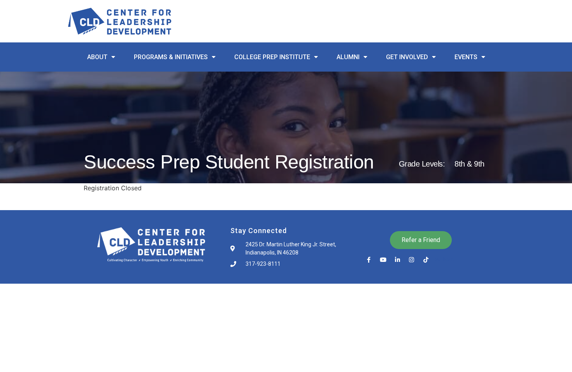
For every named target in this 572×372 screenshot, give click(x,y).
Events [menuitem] (465, 57)
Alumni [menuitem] (348, 57)
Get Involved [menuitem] (407, 57)
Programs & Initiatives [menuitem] (171, 57)
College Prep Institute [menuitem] (272, 57)
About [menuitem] (97, 57)
